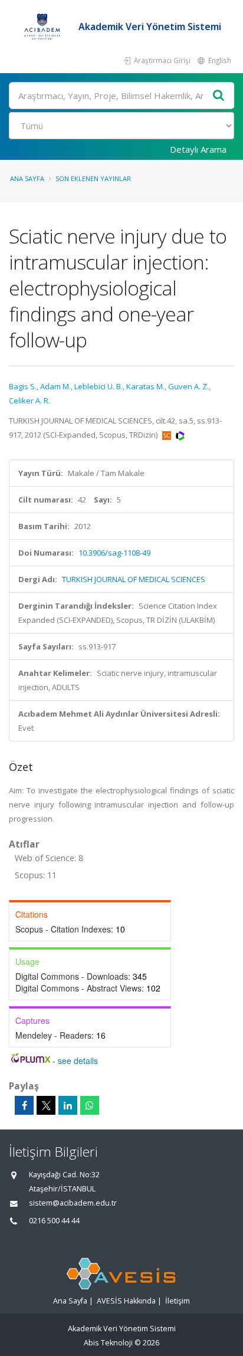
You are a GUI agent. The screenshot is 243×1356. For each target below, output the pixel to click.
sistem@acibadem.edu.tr (73, 1203)
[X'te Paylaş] (46, 1105)
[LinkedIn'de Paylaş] (67, 1105)
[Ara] (218, 96)
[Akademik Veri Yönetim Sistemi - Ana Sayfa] (43, 26)
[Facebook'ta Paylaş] (24, 1105)
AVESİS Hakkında (126, 1301)
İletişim (177, 1301)
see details (78, 1060)
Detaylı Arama (198, 149)
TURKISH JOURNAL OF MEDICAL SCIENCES (133, 579)
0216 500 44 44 (54, 1221)
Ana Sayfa (27, 178)
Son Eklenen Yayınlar (93, 178)
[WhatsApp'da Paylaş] (89, 1105)
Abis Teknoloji (108, 1343)
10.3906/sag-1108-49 (114, 552)
